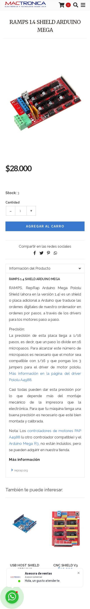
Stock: (11, 192)
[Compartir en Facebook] (34, 253)
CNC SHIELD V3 (65, 565)
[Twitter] (41, 253)
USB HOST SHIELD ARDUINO (24, 567)
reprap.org (21, 470)
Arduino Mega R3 (24, 443)
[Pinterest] (48, 253)
